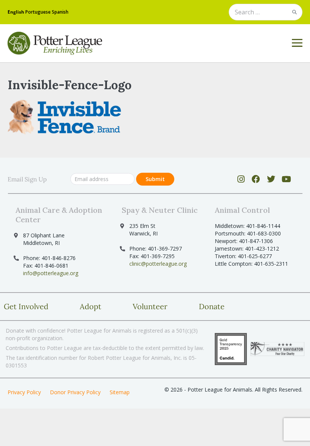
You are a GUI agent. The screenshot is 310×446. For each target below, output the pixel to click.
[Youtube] (286, 179)
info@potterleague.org (50, 273)
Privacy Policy (24, 392)
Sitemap (120, 392)
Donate (212, 306)
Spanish (60, 12)
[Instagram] (241, 179)
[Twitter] (271, 179)
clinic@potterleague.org (158, 263)
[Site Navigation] (297, 43)
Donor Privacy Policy (75, 392)
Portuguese (38, 12)
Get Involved (26, 306)
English (16, 12)
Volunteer (150, 306)
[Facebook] (256, 179)
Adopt (90, 306)
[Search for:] (265, 12)
